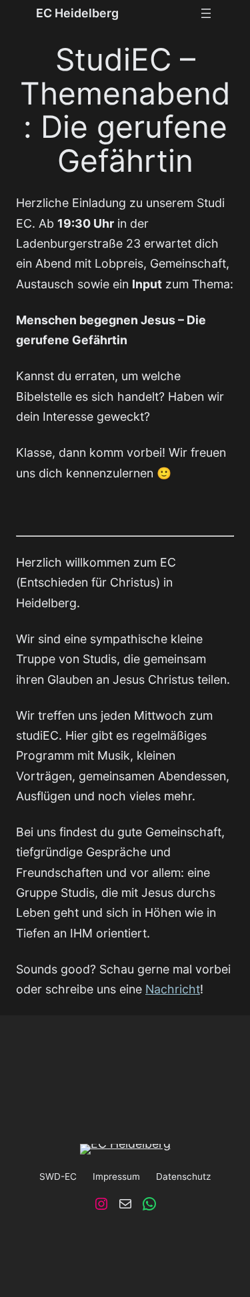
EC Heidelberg (77, 13)
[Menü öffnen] (206, 13)
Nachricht (172, 989)
